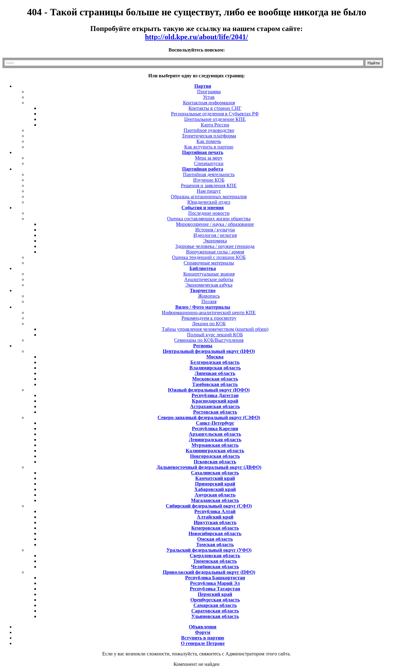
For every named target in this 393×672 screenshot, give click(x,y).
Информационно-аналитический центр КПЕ (209, 312)
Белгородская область (214, 362)
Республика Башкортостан (215, 577)
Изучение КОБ (208, 180)
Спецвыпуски (209, 163)
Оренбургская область (215, 599)
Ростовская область (215, 412)
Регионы (202, 345)
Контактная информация (209, 102)
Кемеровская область (215, 528)
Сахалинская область (215, 472)
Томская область (215, 544)
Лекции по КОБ (209, 323)
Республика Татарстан (215, 588)
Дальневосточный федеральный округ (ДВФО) (209, 467)
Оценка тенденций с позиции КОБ (209, 257)
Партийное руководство (209, 130)
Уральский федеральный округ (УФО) (208, 550)
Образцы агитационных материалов (209, 196)
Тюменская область (215, 561)
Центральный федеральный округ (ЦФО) (209, 351)
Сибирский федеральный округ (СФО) (209, 505)
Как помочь (208, 141)
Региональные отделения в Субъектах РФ (215, 113)
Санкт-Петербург (215, 423)
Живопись (209, 296)
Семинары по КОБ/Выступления (208, 340)
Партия (202, 86)
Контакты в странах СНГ (215, 108)
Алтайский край (215, 516)
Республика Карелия (215, 428)
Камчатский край (215, 478)
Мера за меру (209, 157)
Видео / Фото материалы (202, 307)
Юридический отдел (208, 202)
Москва (215, 356)
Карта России (215, 124)
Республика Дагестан (215, 395)
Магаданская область (215, 500)
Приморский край (215, 483)
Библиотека (202, 268)
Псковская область (215, 461)
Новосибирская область (215, 533)
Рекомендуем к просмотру (208, 318)
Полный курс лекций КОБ (215, 334)
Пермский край (215, 594)
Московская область (215, 378)
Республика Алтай (214, 511)
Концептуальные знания (209, 273)
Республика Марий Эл (215, 583)
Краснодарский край (215, 401)
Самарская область (215, 605)
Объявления (202, 626)
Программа (209, 91)
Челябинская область (215, 566)
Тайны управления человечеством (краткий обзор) (215, 329)
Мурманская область (215, 445)
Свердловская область (215, 555)
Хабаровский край (215, 489)
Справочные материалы (209, 262)
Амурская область (215, 494)
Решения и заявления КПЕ (209, 185)
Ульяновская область (215, 616)
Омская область (215, 539)
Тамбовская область (215, 384)
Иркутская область (215, 522)
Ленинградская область (215, 439)
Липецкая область (215, 373)
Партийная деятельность (209, 174)
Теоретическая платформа (209, 135)
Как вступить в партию (208, 146)
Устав (209, 97)
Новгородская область (215, 456)
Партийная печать (202, 152)
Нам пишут (209, 191)
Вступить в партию (202, 637)
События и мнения (202, 207)
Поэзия (208, 301)
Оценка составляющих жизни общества (209, 218)
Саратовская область (215, 610)
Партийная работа (202, 169)
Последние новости (209, 213)
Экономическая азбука (208, 285)
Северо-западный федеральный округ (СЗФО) (209, 417)
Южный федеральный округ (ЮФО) (209, 389)
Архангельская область (215, 434)
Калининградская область (215, 450)
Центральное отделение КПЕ (215, 119)
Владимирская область (215, 367)
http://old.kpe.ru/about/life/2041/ (196, 37)
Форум (202, 632)
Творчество (203, 290)
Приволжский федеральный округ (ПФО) (209, 572)
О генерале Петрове (203, 643)
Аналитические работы (208, 279)
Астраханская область (215, 406)
